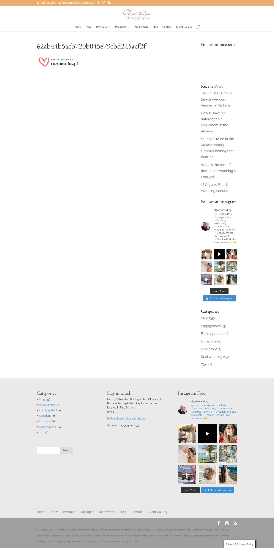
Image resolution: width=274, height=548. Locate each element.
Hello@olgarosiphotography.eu (126, 418)
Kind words (141, 27)
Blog (155, 27)
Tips (204, 365)
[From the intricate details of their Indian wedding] (231, 254)
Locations (208, 341)
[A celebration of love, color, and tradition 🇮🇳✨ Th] (206, 279)
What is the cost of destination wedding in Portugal (219, 171)
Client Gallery (184, 27)
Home (77, 27)
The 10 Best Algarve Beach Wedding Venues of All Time (216, 99)
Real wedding (211, 357)
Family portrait (212, 334)
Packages (120, 27)
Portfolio (101, 27)
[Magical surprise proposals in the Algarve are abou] (206, 254)
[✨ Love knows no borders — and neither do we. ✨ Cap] (219, 266)
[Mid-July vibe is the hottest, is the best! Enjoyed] (231, 266)
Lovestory (209, 349)
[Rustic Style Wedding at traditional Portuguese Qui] (219, 279)
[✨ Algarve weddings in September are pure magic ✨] (206, 266)
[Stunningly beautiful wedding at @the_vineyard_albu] (219, 254)
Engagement (211, 326)
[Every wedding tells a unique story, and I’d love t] (231, 279)
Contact (166, 27)
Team (88, 27)
